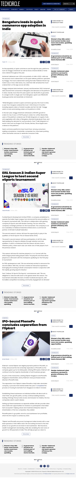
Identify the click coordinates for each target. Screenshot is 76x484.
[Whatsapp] (49, 62)
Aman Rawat (5, 359)
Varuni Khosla (6, 210)
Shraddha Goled (55, 49)
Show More (26, 137)
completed (40, 386)
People (49, 9)
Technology (5, 9)
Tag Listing (59, 468)
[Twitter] (44, 62)
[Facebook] (41, 62)
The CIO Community (59, 9)
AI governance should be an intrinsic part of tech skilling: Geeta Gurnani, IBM (61, 58)
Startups (14, 9)
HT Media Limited (47, 473)
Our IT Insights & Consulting (51, 3)
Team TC (4, 62)
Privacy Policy (45, 468)
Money (22, 9)
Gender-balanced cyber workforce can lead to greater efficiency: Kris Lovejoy (60, 74)
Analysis (42, 9)
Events (71, 9)
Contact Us (38, 468)
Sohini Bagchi (55, 64)
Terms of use (53, 468)
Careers (25, 468)
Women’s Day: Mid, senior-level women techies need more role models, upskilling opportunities (61, 42)
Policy (36, 9)
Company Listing (67, 468)
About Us (20, 468)
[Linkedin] (46, 62)
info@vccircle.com (70, 473)
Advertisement (31, 468)
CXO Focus (29, 9)
